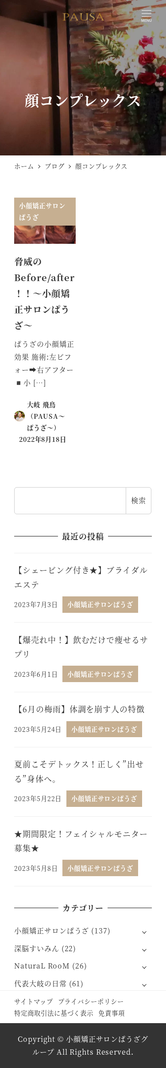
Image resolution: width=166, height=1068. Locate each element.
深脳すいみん (36, 948)
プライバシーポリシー (91, 1001)
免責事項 (111, 1012)
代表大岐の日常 (40, 983)
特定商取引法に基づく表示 (53, 1012)
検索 (138, 500)
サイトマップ (33, 1001)
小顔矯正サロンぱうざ (51, 930)
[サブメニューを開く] (144, 931)
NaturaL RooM (42, 966)
